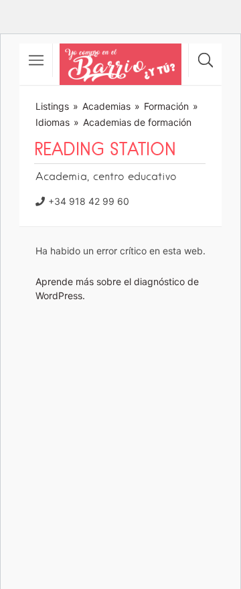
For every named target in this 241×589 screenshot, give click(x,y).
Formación (166, 106)
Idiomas (52, 122)
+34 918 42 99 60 (88, 201)
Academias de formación (137, 122)
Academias (106, 106)
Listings (52, 106)
